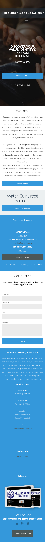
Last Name (5, 302)
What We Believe (22, 85)
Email (3, 312)
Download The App (22, 533)
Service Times (22, 76)
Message (5, 322)
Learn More (22, 183)
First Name (5, 294)
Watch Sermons (22, 208)
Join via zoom (22, 257)
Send (22, 341)
